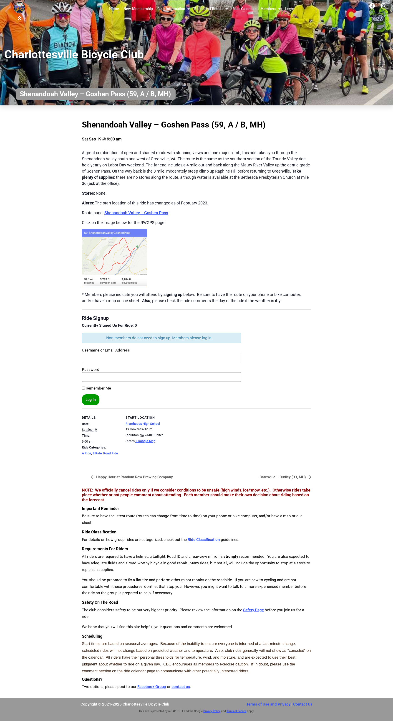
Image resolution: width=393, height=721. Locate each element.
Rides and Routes (208, 9)
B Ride (97, 453)
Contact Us (302, 704)
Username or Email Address (106, 350)
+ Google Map (145, 441)
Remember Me (98, 388)
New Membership (138, 9)
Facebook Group (151, 686)
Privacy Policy (211, 711)
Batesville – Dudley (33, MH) (283, 477)
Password (90, 370)
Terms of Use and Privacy (268, 704)
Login (289, 9)
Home (114, 9)
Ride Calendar (244, 9)
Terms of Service (236, 711)
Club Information (171, 9)
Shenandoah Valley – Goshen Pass (136, 212)
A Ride (86, 453)
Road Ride (110, 453)
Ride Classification (204, 539)
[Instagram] (383, 5)
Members (268, 9)
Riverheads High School (143, 423)
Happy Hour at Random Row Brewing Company (134, 477)
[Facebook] (372, 5)
